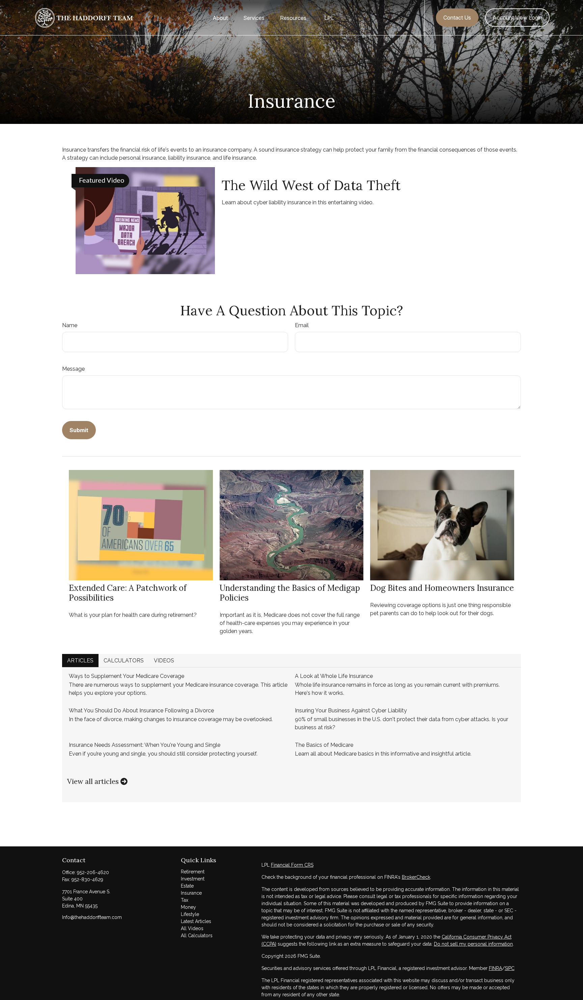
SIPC (510, 968)
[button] (220, 17)
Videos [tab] (164, 660)
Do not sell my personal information (473, 944)
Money (188, 907)
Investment (192, 878)
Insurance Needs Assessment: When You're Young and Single (144, 745)
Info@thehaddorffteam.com (92, 917)
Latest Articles (196, 921)
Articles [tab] (80, 660)
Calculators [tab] (124, 660)
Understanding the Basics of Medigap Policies (290, 593)
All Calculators (197, 935)
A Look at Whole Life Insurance (334, 676)
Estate (187, 886)
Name (69, 325)
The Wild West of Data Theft (311, 185)
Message (73, 369)
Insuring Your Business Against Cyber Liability (351, 710)
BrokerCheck (416, 877)
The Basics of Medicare (324, 745)
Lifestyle (190, 914)
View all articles (93, 781)
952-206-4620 (93, 872)
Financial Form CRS (292, 865)
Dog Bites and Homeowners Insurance (442, 588)
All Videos (192, 928)
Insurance (191, 893)
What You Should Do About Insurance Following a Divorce (141, 710)
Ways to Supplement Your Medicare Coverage (126, 676)
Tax (184, 900)
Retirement (192, 871)
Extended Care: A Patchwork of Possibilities (128, 593)
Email (302, 325)
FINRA (495, 968)
